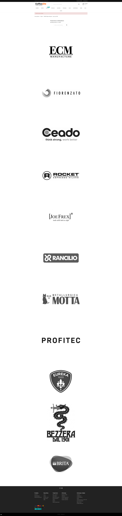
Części (81, 8)
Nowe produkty (37, 496)
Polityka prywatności (65, 497)
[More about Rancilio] (61, 258)
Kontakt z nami (46, 497)
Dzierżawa (63, 496)
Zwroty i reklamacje (65, 498)
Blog (85, 8)
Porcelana (64, 8)
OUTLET (61, 10)
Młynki (42, 8)
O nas (44, 494)
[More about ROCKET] (61, 175)
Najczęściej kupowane (38, 497)
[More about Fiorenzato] (61, 93)
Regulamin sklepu (64, 494)
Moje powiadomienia (56, 502)
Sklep (44, 499)
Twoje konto (55, 493)
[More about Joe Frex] (61, 216)
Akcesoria (58, 8)
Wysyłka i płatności (65, 499)
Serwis (45, 496)
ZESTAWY (48, 8)
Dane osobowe (55, 494)
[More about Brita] (61, 464)
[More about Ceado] (61, 134)
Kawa (70, 8)
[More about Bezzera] (61, 422)
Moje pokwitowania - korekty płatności (56, 498)
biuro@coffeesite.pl (80, 503)
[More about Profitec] (61, 340)
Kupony (54, 501)
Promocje (36, 494)
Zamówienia (55, 496)
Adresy (54, 499)
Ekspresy (37, 8)
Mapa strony (46, 498)
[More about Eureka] (61, 381)
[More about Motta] (61, 299)
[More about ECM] (61, 52)
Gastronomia (75, 8)
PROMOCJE (53, 8)
